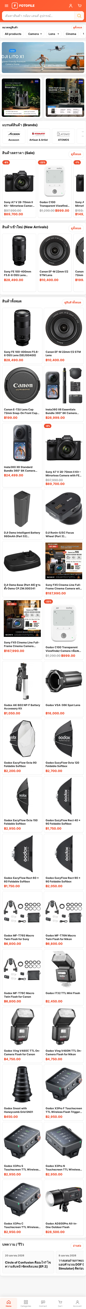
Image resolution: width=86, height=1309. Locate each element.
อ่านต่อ (77, 1245)
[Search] (79, 15)
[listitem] (13, 136)
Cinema (71, 33)
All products (13, 33)
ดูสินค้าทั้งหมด (72, 302)
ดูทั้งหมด (77, 27)
